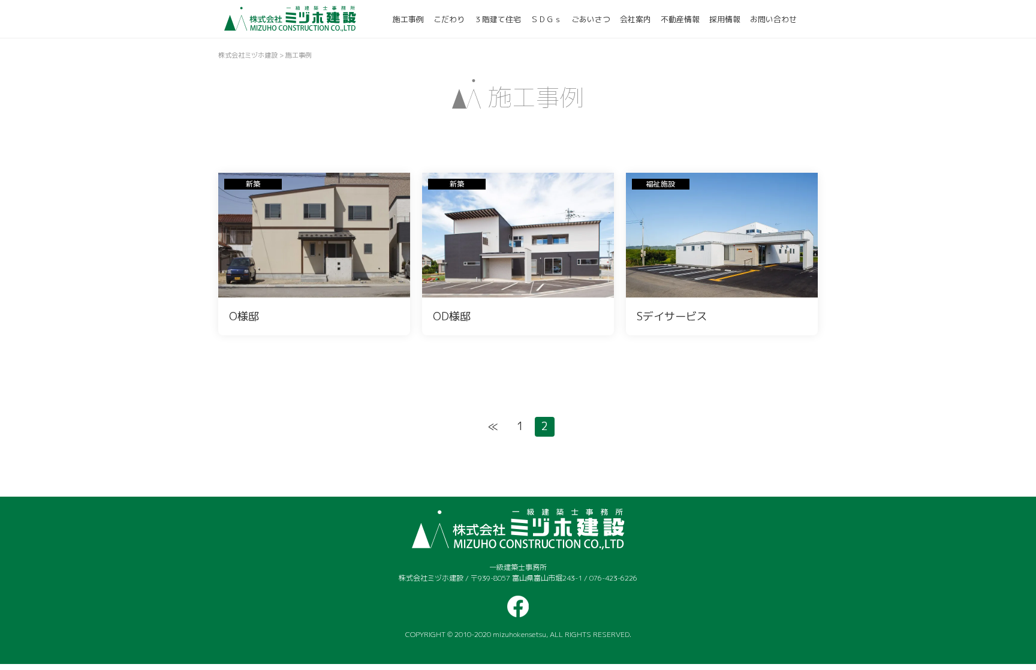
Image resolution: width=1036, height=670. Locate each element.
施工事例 (408, 19)
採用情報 (724, 19)
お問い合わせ (773, 19)
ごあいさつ (590, 19)
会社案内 (635, 19)
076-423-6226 (613, 578)
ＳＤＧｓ (546, 19)
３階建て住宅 (497, 19)
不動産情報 (680, 19)
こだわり (449, 19)
